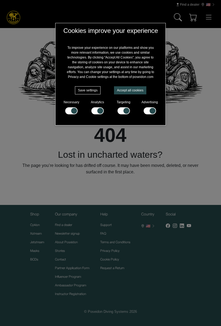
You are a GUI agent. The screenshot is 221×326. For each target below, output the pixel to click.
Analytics (97, 102)
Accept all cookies (130, 90)
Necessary (71, 102)
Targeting (123, 102)
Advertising (149, 102)
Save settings (88, 90)
